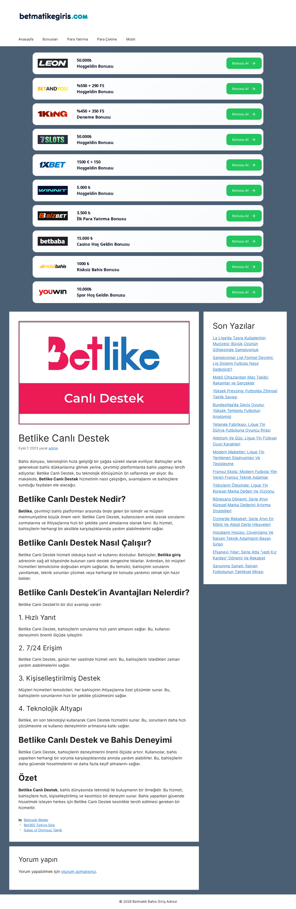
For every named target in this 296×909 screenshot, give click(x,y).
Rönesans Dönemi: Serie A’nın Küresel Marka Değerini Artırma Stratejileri (242, 505)
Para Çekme (107, 39)
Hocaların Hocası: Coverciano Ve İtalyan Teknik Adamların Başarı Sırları (243, 538)
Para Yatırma (77, 39)
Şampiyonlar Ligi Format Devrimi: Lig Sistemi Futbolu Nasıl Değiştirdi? (243, 363)
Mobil (130, 39)
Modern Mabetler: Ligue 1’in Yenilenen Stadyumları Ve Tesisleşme (238, 458)
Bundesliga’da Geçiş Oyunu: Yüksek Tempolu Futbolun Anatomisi (239, 410)
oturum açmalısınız (78, 871)
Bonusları (50, 39)
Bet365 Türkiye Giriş (39, 825)
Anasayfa (25, 39)
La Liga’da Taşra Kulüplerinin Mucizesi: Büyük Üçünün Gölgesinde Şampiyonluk (239, 344)
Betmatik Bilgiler (36, 820)
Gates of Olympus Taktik (43, 830)
